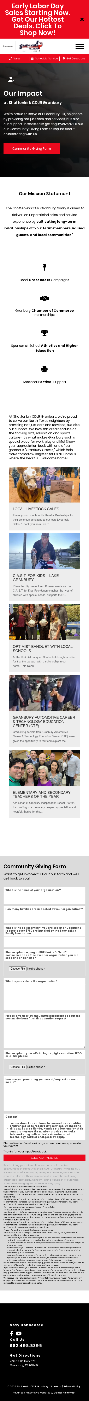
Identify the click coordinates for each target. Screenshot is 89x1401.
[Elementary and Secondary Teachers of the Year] (44, 784)
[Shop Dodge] (8, 46)
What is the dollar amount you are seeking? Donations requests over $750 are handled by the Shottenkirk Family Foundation (44, 930)
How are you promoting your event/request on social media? (42, 1081)
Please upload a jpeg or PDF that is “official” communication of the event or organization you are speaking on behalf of (41, 955)
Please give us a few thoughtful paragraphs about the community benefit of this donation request (43, 1017)
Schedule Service (46, 58)
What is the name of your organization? (33, 890)
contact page (10, 1275)
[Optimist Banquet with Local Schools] (44, 638)
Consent (11, 1116)
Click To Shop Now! (41, 29)
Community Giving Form (31, 148)
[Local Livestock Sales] (44, 498)
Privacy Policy (49, 1207)
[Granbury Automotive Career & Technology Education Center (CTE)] (44, 711)
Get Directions (75, 58)
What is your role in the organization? (31, 981)
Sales (16, 58)
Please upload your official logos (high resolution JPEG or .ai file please (43, 1055)
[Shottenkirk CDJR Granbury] (34, 46)
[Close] (82, 19)
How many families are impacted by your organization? (44, 909)
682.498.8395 (26, 1345)
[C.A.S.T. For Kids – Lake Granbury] (44, 567)
